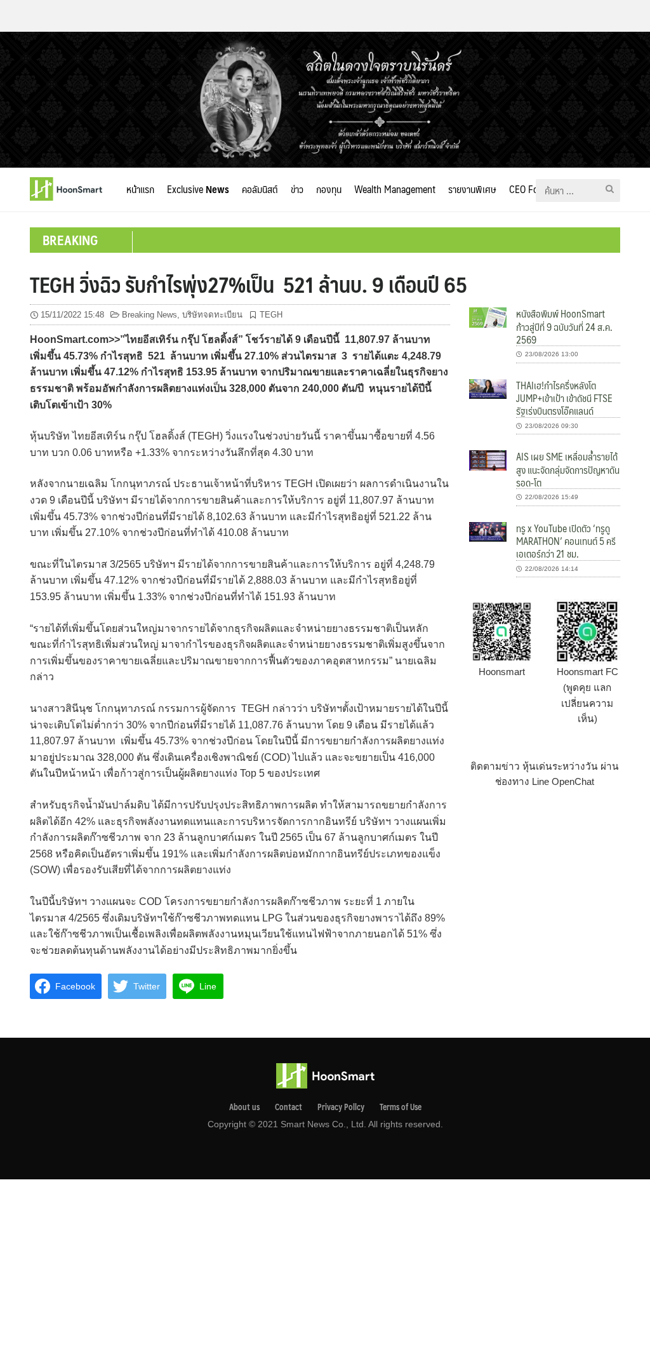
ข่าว (297, 189)
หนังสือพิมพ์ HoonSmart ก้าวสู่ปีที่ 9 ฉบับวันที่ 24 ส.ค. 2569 (564, 326)
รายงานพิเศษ (472, 189)
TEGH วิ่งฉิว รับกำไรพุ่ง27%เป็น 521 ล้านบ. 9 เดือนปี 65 (248, 283)
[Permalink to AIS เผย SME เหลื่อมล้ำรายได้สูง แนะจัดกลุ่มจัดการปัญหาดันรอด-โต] (488, 459)
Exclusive (198, 189)
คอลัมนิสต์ (260, 189)
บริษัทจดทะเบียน (212, 314)
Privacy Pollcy (340, 1107)
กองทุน (329, 189)
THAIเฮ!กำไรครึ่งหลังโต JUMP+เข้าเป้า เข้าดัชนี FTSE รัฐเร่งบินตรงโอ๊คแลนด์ (564, 398)
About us (244, 1107)
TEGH (271, 314)
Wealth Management (394, 189)
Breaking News (149, 314)
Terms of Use (400, 1107)
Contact (288, 1107)
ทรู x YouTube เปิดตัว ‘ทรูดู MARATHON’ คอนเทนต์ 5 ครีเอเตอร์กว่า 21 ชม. (566, 541)
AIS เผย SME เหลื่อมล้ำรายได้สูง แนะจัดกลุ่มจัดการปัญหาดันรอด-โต (568, 469)
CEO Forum (531, 189)
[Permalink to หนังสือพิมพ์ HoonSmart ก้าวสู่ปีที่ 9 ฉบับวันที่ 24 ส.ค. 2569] (488, 316)
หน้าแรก (140, 189)
